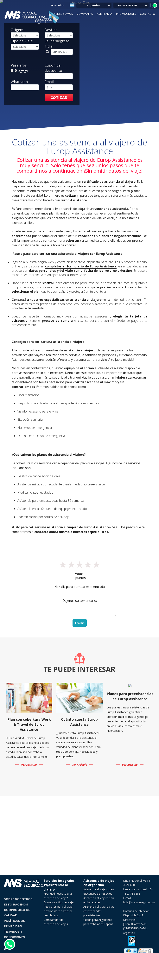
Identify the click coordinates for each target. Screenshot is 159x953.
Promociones (126, 14)
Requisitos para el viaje (58, 906)
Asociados (57, 5)
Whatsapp (19, 81)
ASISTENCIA (104, 14)
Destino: (51, 29)
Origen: (17, 29)
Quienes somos (62, 14)
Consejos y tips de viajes (59, 902)
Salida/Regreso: (57, 43)
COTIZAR (58, 98)
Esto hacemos (16, 904)
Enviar (79, 623)
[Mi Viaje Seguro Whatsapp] (155, 5)
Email (49, 81)
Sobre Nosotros (18, 899)
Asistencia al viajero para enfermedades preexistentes (99, 911)
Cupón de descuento (53, 68)
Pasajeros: (19, 65)
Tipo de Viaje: (22, 41)
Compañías (85, 14)
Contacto (147, 14)
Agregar (23, 71)
